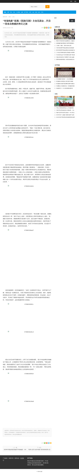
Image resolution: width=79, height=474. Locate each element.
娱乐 (39, 12)
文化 (13, 16)
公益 (33, 12)
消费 (8, 12)
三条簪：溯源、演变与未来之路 (63, 45)
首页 (10, 16)
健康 (22, 12)
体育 (30, 12)
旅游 (36, 12)
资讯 (42, 12)
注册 (75, 1)
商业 (11, 12)
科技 (14, 12)
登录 (71, 1)
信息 (41, 471)
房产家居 (26, 12)
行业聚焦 (18, 12)
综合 (5, 12)
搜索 (55, 18)
